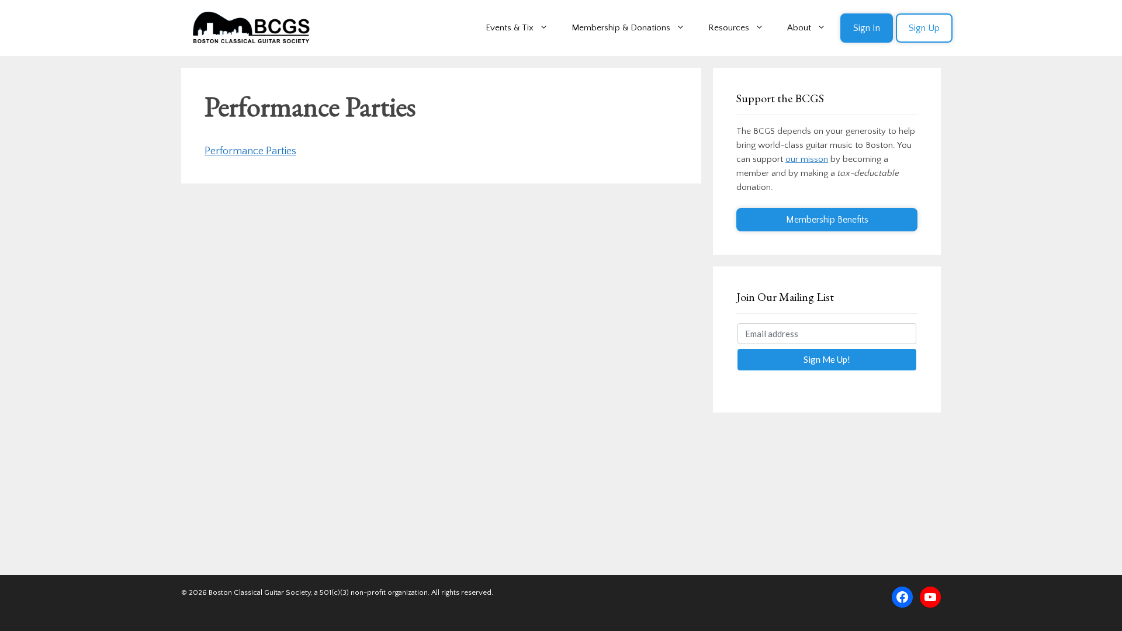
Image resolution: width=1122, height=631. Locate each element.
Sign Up (924, 28)
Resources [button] (728, 28)
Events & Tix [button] (510, 28)
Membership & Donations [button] (621, 28)
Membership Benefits (827, 219)
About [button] (799, 28)
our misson (806, 159)
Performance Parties (250, 151)
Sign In (866, 28)
